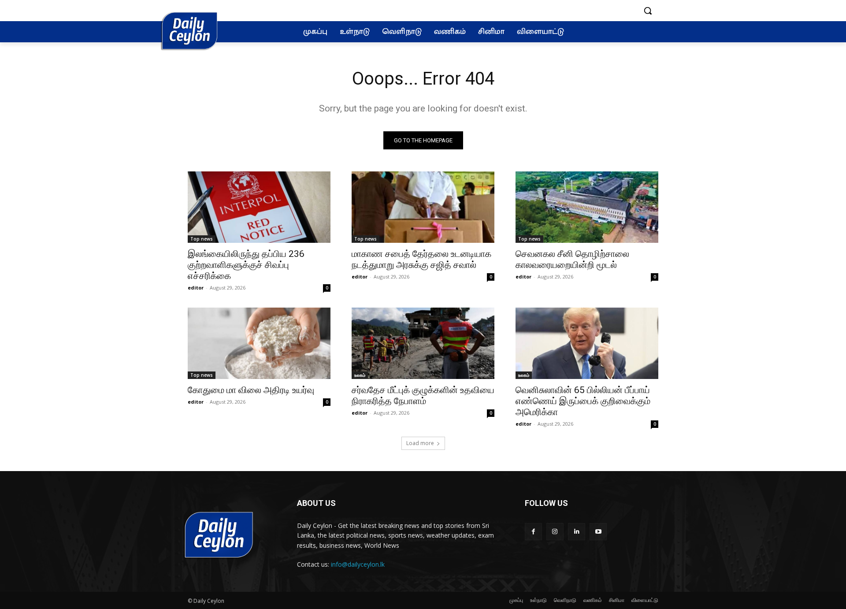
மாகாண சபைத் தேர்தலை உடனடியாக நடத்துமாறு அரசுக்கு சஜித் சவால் (421, 259)
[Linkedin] (576, 531)
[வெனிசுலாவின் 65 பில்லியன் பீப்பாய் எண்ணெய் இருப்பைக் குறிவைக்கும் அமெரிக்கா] (587, 343)
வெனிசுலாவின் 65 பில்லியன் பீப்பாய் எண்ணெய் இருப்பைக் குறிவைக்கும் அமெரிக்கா (583, 401)
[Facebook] (533, 531)
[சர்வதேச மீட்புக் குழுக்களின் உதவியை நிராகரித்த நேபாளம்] (423, 343)
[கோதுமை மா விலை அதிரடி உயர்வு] (259, 343)
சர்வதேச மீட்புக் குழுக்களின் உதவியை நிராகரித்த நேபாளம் (423, 395)
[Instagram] (555, 531)
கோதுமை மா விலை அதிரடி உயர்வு (251, 390)
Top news (201, 239)
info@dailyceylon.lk (358, 564)
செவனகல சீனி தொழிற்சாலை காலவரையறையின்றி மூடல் (572, 259)
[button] (647, 10)
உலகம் (359, 375)
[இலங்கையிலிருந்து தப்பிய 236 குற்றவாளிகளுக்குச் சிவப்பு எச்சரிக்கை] (259, 207)
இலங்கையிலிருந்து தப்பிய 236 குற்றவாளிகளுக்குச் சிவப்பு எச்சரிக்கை (246, 265)
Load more (420, 443)
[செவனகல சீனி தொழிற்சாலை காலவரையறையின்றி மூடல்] (587, 207)
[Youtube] (598, 531)
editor (196, 287)
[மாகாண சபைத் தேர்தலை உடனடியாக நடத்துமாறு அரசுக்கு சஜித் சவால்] (423, 207)
